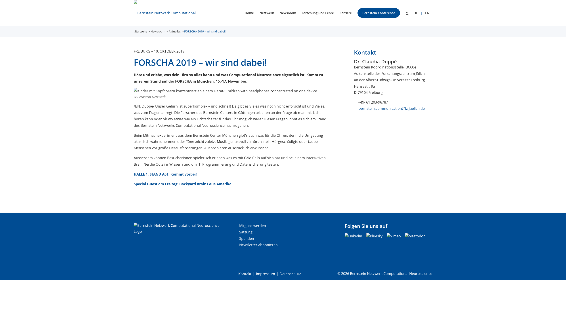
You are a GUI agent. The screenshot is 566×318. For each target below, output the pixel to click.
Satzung (245, 232)
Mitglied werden (252, 225)
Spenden (246, 238)
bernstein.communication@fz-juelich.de (392, 108)
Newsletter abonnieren (258, 244)
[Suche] (407, 13)
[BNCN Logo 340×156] (172, 13)
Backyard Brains (193, 184)
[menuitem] (249, 13)
